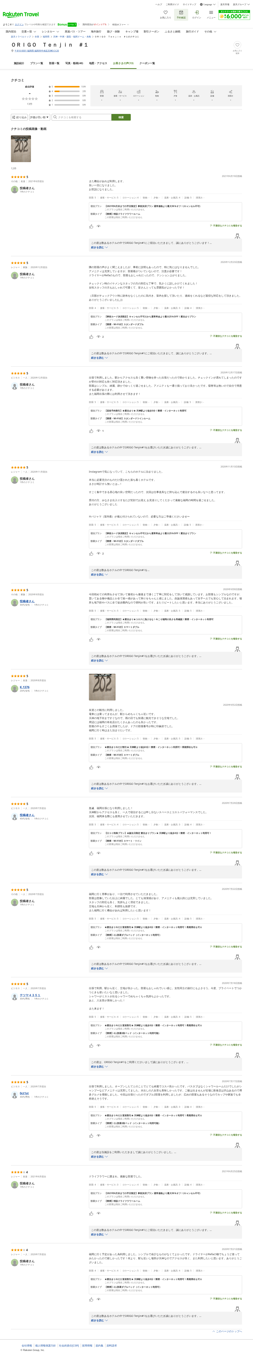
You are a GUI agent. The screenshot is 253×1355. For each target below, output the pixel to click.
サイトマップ (189, 4)
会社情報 (27, 1345)
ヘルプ (158, 4)
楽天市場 (224, 4)
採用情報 (87, 1345)
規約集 (99, 1345)
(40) (74, 63)
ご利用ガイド (172, 4)
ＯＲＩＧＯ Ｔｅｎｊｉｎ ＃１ (50, 44)
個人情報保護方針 (45, 1345)
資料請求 (111, 1345)
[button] (21, 148)
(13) (123, 63)
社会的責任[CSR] (69, 1345)
